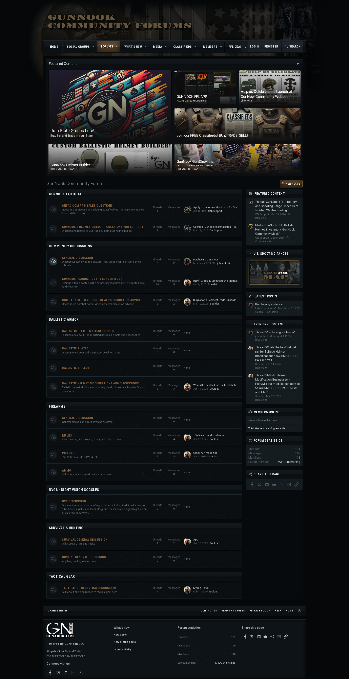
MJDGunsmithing (289, 462)
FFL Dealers (238, 47)
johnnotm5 (223, 263)
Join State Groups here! (72, 130)
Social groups (78, 47)
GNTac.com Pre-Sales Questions (87, 205)
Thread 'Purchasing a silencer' (275, 332)
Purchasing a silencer (205, 259)
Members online (267, 412)
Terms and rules (233, 610)
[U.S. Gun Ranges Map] (274, 284)
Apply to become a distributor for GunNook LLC (221, 207)
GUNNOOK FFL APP (192, 96)
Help (277, 610)
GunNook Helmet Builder (70, 165)
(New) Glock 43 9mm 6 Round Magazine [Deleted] (222, 280)
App (195, 539)
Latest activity (122, 649)
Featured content (269, 194)
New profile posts (125, 641)
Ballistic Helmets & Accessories (88, 331)
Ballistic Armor (64, 319)
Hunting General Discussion (84, 557)
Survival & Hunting (66, 528)
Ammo (66, 470)
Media (157, 47)
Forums (107, 46)
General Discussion (77, 258)
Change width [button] (57, 610)
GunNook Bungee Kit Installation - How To (217, 226)
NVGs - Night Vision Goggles (74, 490)
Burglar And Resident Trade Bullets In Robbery (220, 299)
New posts (120, 634)
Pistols (68, 453)
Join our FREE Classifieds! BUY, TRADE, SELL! (212, 135)
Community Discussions (70, 246)
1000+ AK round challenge (208, 435)
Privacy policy (259, 610)
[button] (93, 47)
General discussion (77, 418)
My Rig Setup (201, 587)
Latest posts (265, 296)
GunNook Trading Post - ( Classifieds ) (92, 279)
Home (54, 47)
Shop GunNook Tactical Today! (64, 651)
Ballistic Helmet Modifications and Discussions (100, 383)
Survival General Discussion (85, 540)
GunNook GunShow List (195, 161)
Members (210, 47)
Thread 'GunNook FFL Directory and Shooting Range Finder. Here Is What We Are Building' (276, 206)
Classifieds (182, 47)
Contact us (209, 610)
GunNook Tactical (65, 194)
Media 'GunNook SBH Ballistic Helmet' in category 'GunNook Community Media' (275, 229)
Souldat (212, 284)
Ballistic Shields (76, 368)
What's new (133, 47)
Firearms (57, 406)
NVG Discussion (74, 501)
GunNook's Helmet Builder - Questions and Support (102, 227)
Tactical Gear (62, 576)
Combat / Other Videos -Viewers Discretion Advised (102, 300)
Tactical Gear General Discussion (89, 588)
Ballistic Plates (75, 348)
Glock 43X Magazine (205, 452)
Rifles (67, 435)
